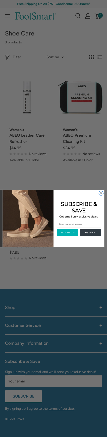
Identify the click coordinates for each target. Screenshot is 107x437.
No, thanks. (90, 232)
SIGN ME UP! (67, 232)
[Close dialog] (101, 193)
